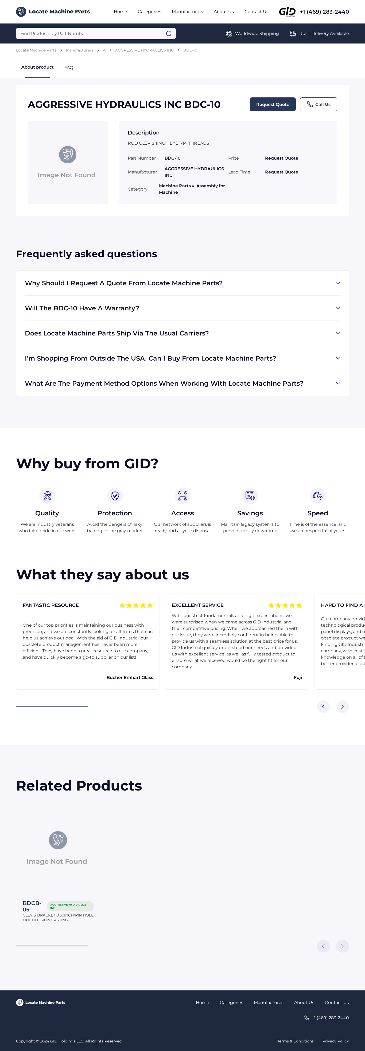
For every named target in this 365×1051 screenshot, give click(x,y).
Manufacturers (187, 11)
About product (37, 67)
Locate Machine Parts (36, 50)
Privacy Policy (336, 1041)
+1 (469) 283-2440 (324, 12)
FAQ (68, 67)
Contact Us (256, 11)
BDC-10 (190, 50)
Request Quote (272, 104)
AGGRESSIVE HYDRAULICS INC (144, 50)
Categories (149, 11)
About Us (224, 11)
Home (120, 11)
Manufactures (269, 1002)
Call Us (323, 104)
